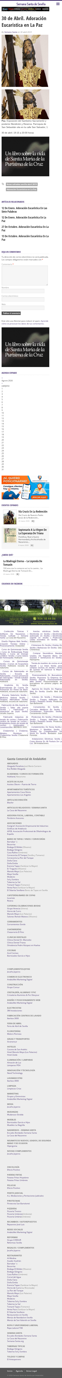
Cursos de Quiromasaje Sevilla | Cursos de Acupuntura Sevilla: (14, 663)
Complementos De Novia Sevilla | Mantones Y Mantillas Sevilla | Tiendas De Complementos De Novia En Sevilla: (46, 730)
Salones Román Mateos (17, 916)
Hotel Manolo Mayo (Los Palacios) (22, 1052)
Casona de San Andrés (17, 1049)
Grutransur (12, 1041)
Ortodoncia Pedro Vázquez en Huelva (23, 945)
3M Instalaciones (14, 1010)
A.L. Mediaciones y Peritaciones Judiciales (25, 1195)
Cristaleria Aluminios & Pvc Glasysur (23, 995)
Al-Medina (11, 1258)
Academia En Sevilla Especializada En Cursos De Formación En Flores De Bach (14, 687)
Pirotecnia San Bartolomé (18, 1203)
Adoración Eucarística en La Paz (21, 189)
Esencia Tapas (13, 866)
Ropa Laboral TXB (15, 1328)
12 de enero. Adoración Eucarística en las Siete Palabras (24, 209)
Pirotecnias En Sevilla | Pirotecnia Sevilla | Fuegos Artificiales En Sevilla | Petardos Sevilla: (46, 719)
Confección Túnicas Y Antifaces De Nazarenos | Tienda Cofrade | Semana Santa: (14, 634)
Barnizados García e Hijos (18, 955)
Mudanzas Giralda (15, 1114)
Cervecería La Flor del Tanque (20, 858)
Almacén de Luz (14, 1062)
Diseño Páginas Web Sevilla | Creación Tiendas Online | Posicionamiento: (14, 643)
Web (4, 304)
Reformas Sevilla (14, 1242)
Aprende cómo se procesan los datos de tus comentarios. (25, 322)
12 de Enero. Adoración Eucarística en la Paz (24, 219)
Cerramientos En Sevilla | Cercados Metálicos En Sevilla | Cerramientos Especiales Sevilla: (46, 709)
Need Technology (15, 1073)
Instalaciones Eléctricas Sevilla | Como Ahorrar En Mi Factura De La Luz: (46, 741)
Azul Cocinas (12, 953)
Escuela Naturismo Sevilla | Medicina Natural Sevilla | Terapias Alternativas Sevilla (14, 697)
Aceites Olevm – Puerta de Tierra (21, 784)
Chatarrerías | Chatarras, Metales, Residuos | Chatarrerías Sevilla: (14, 733)
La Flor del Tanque (15, 1290)
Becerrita (11, 844)
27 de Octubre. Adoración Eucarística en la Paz (25, 228)
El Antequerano (14, 1359)
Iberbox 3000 (13, 1018)
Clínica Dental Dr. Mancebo (19, 940)
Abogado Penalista (15, 766)
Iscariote (11, 898)
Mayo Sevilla (12, 874)
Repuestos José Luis (15, 1224)
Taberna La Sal (13, 882)
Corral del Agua (14, 1277)
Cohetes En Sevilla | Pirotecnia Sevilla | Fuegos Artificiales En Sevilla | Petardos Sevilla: (46, 699)
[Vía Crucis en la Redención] (10, 523)
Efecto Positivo (13, 1169)
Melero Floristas (14, 1034)
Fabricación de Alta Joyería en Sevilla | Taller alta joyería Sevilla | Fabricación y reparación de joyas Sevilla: (14, 708)
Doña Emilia (12, 863)
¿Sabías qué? (7, 554)
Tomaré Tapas (13, 885)
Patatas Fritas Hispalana (18, 1177)
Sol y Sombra (13, 879)
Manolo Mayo (13, 871)
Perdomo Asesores (15, 818)
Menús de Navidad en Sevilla (20, 1317)
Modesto (11, 876)
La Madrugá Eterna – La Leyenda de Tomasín (22, 562)
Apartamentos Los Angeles (19, 794)
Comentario (8, 264)
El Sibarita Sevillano (15, 890)
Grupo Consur (13, 987)
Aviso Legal (31, 1371)
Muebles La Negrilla (16, 1125)
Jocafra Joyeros (13, 971)
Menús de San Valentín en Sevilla (21, 1320)
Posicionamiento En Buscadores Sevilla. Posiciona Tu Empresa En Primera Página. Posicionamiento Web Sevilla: (46, 678)
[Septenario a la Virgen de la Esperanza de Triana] (10, 541)
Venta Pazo (12, 887)
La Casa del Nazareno (17, 810)
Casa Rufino (12, 852)
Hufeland (11, 776)
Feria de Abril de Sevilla (17, 1026)
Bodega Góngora (14, 849)
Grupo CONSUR (14, 1240)
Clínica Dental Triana (16, 942)
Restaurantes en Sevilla (17, 1314)
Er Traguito (12, 868)
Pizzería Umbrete (15, 1214)
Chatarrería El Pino (15, 932)
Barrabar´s (12, 841)
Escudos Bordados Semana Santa (22, 1132)
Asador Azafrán (14, 1261)
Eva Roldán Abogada (16, 768)
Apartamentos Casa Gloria (19, 792)
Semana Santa (10, 32)
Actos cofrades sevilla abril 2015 (22, 184)
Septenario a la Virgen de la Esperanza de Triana (32, 531)
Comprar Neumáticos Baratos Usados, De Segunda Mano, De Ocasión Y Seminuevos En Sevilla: (46, 655)
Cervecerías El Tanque (17, 855)
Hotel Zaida (12, 1054)
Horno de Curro (14, 911)
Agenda (19, 1371)
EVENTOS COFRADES (10, 505)
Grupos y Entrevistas (16, 1096)
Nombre (5, 287)
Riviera (10, 900)
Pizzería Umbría (14, 1216)
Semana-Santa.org (15, 1341)
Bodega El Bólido (14, 847)
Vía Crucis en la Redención (32, 511)
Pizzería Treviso (14, 1211)
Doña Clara (12, 860)
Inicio (9, 1371)
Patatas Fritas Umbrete (17, 1180)
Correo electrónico (10, 296)
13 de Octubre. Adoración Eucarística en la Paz (25, 237)
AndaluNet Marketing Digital (19, 979)
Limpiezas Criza (14, 1088)
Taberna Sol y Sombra (17, 1301)
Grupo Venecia (13, 908)
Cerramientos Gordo (16, 924)
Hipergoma (12, 1146)
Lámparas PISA (14, 1065)
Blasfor (10, 802)
